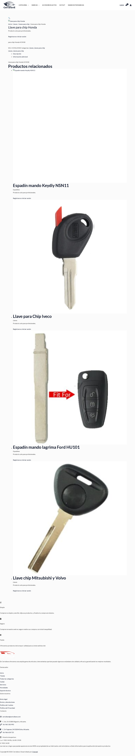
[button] (28, 5)
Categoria (23, 5)
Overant (35, 752)
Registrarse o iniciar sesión (17, 36)
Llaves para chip (24, 24)
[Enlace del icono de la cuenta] (131, 5)
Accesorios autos (49, 5)
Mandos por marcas (76, 5)
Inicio (10, 24)
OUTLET (62, 5)
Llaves (15, 24)
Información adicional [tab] (20, 57)
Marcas (35, 5)
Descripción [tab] (17, 54)
